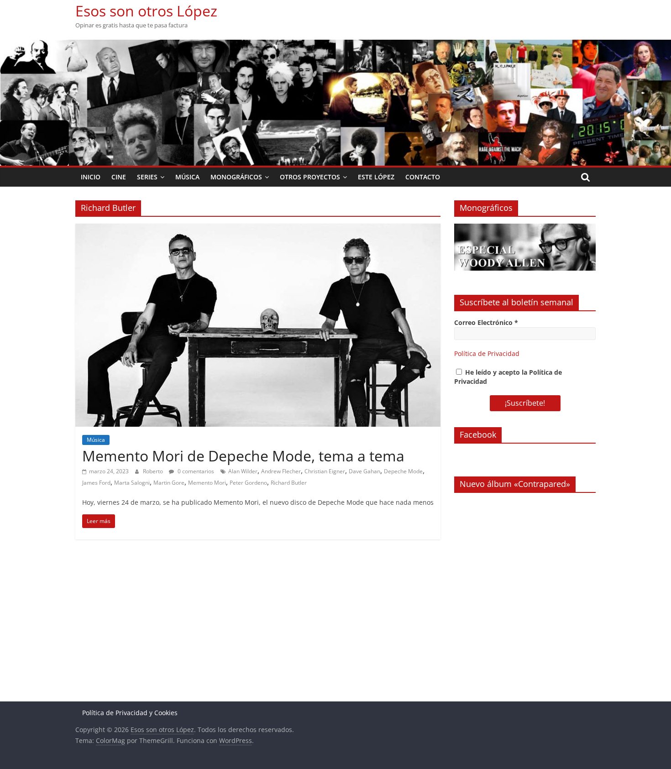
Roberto (153, 471)
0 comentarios (195, 471)
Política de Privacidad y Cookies (130, 712)
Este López (376, 177)
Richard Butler (289, 483)
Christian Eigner (324, 471)
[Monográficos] (525, 228)
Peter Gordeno (248, 483)
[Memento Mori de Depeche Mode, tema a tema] (257, 229)
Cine (118, 177)
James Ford (96, 483)
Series (147, 177)
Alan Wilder (242, 471)
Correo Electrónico (486, 322)
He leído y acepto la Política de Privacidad (508, 377)
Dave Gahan (364, 471)
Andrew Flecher (281, 471)
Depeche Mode (403, 471)
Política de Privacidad (486, 353)
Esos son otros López (146, 11)
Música (187, 177)
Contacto (422, 177)
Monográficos (236, 177)
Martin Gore (168, 483)
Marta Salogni (132, 483)
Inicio (90, 177)
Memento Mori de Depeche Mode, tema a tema (243, 456)
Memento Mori (207, 483)
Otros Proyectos (310, 177)
